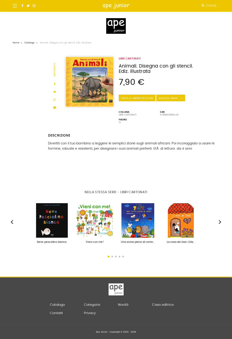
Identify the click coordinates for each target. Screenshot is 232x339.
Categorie (92, 304)
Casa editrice (163, 304)
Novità (123, 304)
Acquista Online (168, 98)
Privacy (90, 313)
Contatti (56, 313)
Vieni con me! (95, 242)
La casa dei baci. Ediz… (181, 242)
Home (16, 43)
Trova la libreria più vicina (137, 98)
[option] (52, 224)
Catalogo (29, 43)
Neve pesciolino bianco (52, 242)
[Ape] (116, 6)
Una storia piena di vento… (137, 242)
